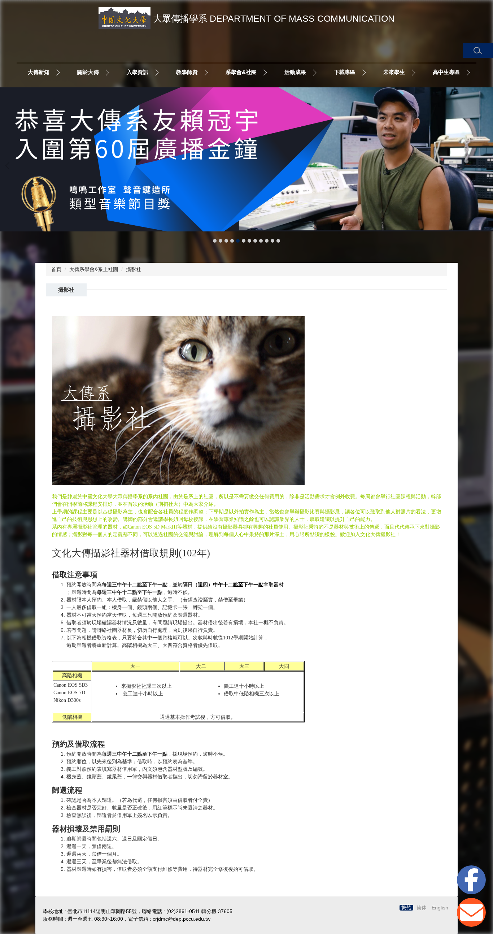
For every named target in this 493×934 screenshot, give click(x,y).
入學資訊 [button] (137, 72)
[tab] (215, 240)
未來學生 (394, 72)
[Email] (471, 912)
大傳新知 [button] (38, 72)
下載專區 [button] (344, 72)
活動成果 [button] (295, 72)
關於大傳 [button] (88, 72)
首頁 (56, 269)
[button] (478, 50)
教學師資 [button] (187, 72)
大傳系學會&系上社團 (93, 269)
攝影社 (133, 269)
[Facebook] (471, 879)
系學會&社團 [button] (241, 72)
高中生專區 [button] (446, 72)
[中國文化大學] (124, 19)
